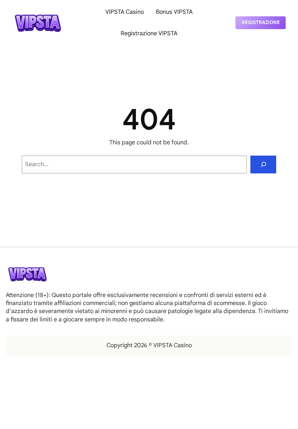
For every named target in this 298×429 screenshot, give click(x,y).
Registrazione (261, 22)
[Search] (263, 164)
